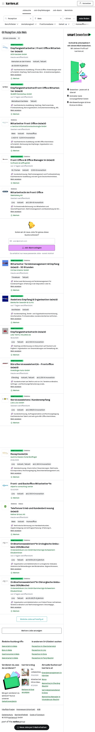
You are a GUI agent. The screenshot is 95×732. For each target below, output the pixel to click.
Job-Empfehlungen (42, 10)
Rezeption (10, 32)
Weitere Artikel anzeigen (28, 690)
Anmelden (86, 3)
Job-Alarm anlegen (33, 248)
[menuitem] (13, 24)
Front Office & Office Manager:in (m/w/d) (32, 160)
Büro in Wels (7, 650)
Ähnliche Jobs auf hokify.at (31, 619)
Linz (13, 202)
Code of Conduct (37, 715)
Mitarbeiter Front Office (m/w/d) (28, 123)
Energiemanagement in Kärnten (52, 674)
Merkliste (69, 10)
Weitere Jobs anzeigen (31, 631)
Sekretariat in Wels (10, 658)
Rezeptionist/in (19, 454)
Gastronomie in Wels (10, 654)
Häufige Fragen (8, 709)
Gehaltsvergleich (9, 701)
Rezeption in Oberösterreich (44, 646)
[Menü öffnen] (3, 3)
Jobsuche (26, 10)
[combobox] (18, 18)
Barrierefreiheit (21, 715)
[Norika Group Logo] (13, 722)
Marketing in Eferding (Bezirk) (51, 684)
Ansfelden (15, 310)
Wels (24, 32)
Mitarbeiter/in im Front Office (27, 192)
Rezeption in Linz (39, 650)
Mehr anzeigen (16, 75)
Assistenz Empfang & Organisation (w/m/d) (34, 299)
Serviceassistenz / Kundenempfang (30, 399)
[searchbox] (32, 241)
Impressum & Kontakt (25, 709)
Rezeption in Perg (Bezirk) (43, 658)
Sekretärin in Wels (9, 646)
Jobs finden (84, 18)
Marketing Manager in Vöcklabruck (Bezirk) (51, 698)
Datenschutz (7, 715)
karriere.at (47, 668)
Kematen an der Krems (21, 61)
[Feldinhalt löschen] (30, 18)
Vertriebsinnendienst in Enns (51, 691)
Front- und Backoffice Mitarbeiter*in (31, 483)
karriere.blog (28, 665)
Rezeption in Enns (39, 654)
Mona (44, 679)
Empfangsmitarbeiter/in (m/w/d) (28, 331)
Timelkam (15, 277)
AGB (38, 709)
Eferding (15, 377)
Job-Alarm (57, 10)
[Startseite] (12, 3)
